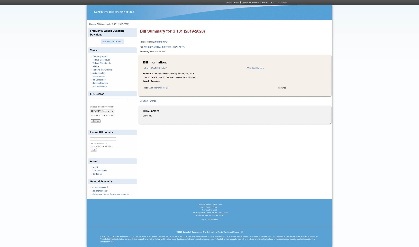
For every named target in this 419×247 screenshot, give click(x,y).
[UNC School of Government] (166, 2)
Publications (282, 2)
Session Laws (98, 76)
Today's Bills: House (101, 59)
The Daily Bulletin (100, 56)
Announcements (99, 86)
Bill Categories (99, 79)
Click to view (161, 41)
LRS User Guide (99, 170)
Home (92, 24)
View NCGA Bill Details (155, 68)
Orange (153, 100)
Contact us (97, 173)
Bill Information (100, 190)
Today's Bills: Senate (101, 63)
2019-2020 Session (255, 68)
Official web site (100, 187)
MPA (273, 2)
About (95, 167)
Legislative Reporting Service (114, 11)
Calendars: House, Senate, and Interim (110, 194)
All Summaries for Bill (158, 87)
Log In (203, 219)
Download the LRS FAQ (112, 41)
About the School (232, 2)
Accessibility (213, 219)
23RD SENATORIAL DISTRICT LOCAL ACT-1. (164, 46)
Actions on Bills (99, 72)
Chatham (144, 100)
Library (265, 2)
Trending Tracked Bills (102, 69)
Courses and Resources (250, 2)
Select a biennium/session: (102, 106)
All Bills (95, 66)
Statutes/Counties (100, 82)
